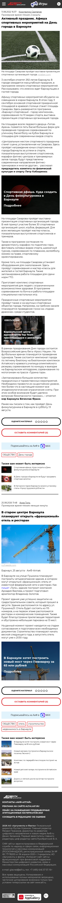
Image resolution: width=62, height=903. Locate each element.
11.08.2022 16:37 (8, 12)
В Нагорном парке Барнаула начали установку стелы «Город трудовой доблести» (35, 487)
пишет (5, 588)
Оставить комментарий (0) (31, 432)
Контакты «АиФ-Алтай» (16, 802)
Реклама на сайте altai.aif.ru (20, 806)
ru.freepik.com (8, 565)
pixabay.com (44, 74)
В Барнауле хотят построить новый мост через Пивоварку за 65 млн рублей (29, 661)
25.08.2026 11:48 (9, 502)
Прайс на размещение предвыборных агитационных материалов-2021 (26, 811)
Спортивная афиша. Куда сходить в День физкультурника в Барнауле (30, 195)
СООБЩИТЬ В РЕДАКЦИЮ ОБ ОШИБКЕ (23, 817)
